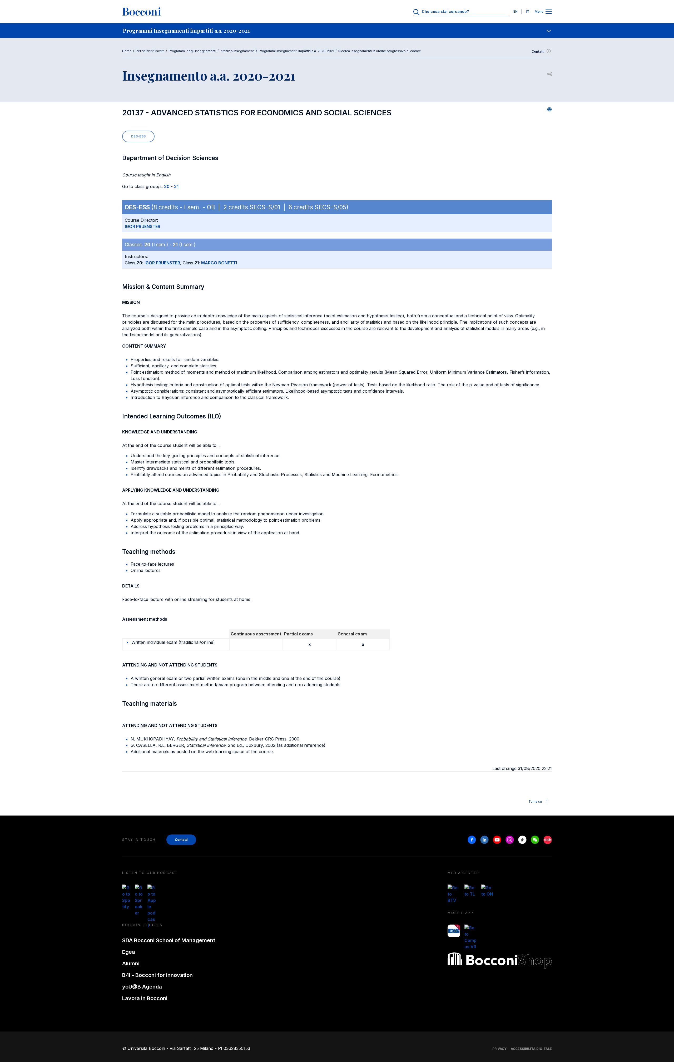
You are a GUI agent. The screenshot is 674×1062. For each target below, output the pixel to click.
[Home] (141, 11)
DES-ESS (138, 136)
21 (176, 186)
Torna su (535, 801)
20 (167, 186)
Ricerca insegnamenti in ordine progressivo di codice (379, 51)
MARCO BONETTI (219, 262)
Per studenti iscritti (150, 51)
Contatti (538, 51)
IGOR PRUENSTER (142, 226)
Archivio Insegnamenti (237, 51)
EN (515, 11)
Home (127, 51)
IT (527, 11)
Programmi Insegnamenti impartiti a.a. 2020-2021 (296, 51)
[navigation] (337, 30)
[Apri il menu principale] (549, 12)
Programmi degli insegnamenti (192, 51)
